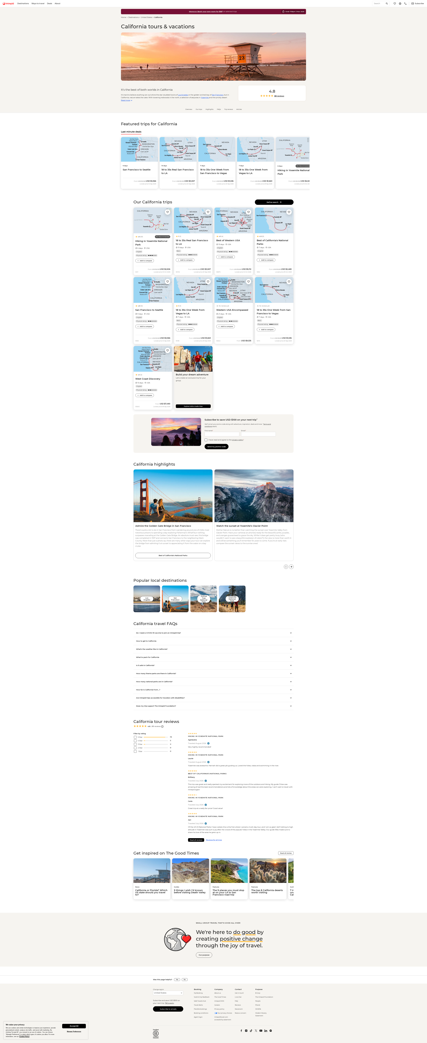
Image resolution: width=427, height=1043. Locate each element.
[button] (167, 212)
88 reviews (279, 96)
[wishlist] (394, 3)
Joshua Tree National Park (203, 599)
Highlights (209, 109)
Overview (188, 109)
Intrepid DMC (219, 1001)
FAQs (219, 109)
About (57, 3)
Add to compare (146, 261)
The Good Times (220, 997)
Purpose (258, 989)
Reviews (238, 1005)
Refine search (273, 202)
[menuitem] (8, 3)
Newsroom (239, 1009)
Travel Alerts (198, 1005)
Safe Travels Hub (200, 1001)
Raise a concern (240, 1013)
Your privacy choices (224, 1013)
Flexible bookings (200, 1009)
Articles (239, 109)
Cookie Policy (24, 1036)
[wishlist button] (167, 212)
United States (146, 17)
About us (217, 993)
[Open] (162, 726)
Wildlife (258, 1009)
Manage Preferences (74, 1031)
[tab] (131, 131)
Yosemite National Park (232, 599)
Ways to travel (37, 3)
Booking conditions (201, 1013)
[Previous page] (286, 566)
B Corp (257, 993)
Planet (257, 1005)
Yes (177, 979)
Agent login (198, 1017)
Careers (217, 1005)
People (257, 1001)
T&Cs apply (169, 1003)
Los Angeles (183, 95)
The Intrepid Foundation (264, 997)
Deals (49, 3)
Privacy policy (219, 1009)
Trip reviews (228, 109)
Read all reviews (196, 840)
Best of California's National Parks (173, 555)
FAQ (236, 1001)
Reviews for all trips (214, 840)
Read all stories (286, 853)
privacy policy (237, 440)
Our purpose (204, 955)
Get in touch (239, 993)
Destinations (23, 3)
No (185, 979)
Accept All (74, 1026)
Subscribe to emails (168, 1009)
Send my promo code (216, 447)
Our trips (199, 109)
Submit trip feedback (201, 997)
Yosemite (205, 97)
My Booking (198, 993)
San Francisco (217, 95)
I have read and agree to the (226, 440)
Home (123, 17)
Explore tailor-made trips (193, 406)
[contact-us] (405, 3)
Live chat (238, 997)
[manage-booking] (400, 3)
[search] (378, 3)
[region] (46, 1030)
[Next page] (291, 566)
